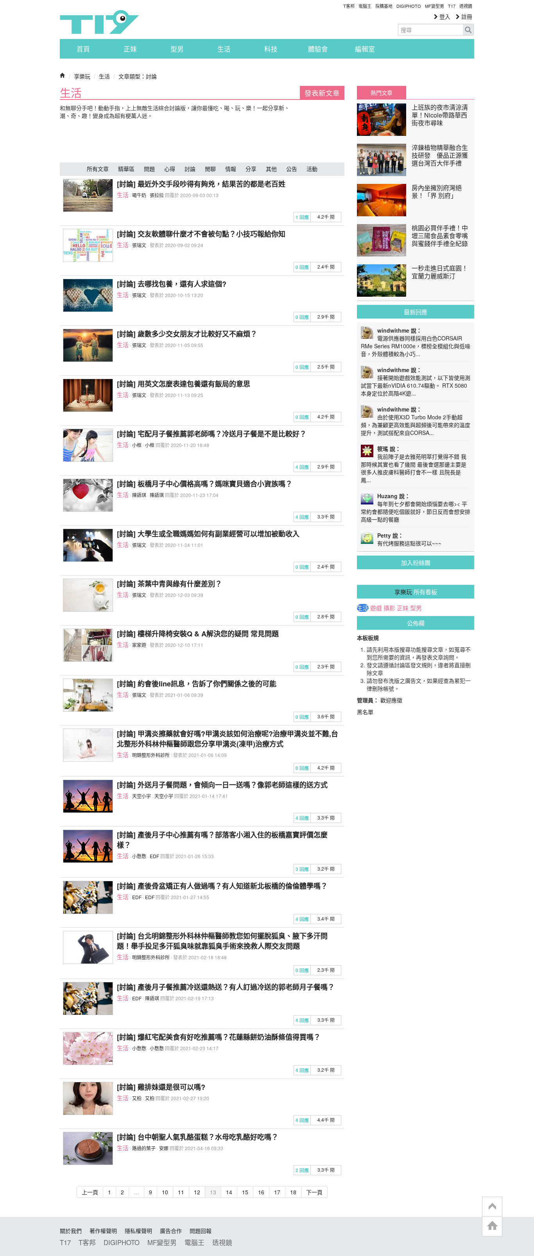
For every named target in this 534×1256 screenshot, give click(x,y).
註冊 (466, 16)
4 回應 (302, 467)
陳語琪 (139, 495)
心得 (169, 169)
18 (293, 1192)
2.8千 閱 (326, 616)
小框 (137, 445)
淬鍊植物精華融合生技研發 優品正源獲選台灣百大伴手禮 (440, 155)
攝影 (389, 608)
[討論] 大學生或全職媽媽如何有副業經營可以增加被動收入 (208, 534)
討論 (190, 169)
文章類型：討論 (137, 76)
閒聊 (210, 169)
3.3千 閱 (326, 516)
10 (165, 1192)
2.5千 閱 (326, 366)
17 (277, 1192)
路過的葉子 (144, 1148)
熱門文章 (381, 92)
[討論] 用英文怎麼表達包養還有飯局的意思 (183, 384)
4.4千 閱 (326, 1119)
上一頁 (90, 1192)
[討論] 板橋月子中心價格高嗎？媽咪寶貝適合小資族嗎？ (204, 484)
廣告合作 (171, 1231)
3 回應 (302, 869)
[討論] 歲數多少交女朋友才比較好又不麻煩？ (187, 334)
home (492, 1226)
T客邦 (349, 6)
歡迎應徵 (391, 700)
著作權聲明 (103, 1231)
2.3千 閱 (326, 666)
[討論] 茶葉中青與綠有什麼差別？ (169, 584)
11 (181, 1192)
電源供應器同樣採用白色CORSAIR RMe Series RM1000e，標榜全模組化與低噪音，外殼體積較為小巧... (415, 346)
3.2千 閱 (326, 868)
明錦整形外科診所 (151, 755)
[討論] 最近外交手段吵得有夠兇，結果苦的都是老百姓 (201, 184)
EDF (154, 856)
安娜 (163, 1148)
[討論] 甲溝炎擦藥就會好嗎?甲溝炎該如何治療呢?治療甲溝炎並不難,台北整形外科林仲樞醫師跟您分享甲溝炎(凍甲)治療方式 (227, 739)
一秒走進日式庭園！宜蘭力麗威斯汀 (440, 272)
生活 (224, 48)
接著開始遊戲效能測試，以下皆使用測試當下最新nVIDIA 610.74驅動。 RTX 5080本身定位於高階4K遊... (415, 385)
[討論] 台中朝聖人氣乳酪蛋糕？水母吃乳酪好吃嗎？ (197, 1137)
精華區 (126, 169)
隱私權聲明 (138, 1231)
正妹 (130, 48)
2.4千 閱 (326, 266)
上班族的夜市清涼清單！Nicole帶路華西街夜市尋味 (440, 115)
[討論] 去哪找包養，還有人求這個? (171, 284)
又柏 (137, 1098)
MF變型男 (434, 6)
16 (261, 1192)
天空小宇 (141, 796)
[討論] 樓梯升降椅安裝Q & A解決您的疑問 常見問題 (198, 634)
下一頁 (314, 1192)
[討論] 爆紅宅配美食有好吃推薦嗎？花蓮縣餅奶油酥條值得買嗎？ (219, 1037)
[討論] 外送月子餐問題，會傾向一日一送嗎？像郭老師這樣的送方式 (222, 785)
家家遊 (139, 644)
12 (197, 1192)
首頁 (83, 48)
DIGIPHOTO (408, 6)
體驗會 (318, 48)
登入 (444, 16)
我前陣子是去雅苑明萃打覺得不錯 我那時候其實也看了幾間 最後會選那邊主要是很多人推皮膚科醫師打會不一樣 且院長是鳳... (413, 468)
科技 (271, 48)
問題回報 (200, 1231)
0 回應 (302, 267)
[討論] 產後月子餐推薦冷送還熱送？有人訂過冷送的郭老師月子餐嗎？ (226, 987)
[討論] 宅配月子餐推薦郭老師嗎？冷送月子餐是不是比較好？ (211, 434)
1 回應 (302, 217)
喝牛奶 (139, 195)
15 (245, 1192)
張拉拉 (157, 195)
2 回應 (302, 1170)
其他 (271, 169)
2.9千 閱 (326, 316)
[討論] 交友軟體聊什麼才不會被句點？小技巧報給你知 (201, 234)
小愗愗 (139, 856)
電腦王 (364, 6)
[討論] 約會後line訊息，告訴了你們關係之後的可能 (196, 684)
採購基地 (383, 6)
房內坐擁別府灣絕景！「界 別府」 (437, 191)
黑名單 (365, 712)
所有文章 (98, 169)
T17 (99, 22)
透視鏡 (465, 6)
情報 (230, 169)
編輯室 (365, 48)
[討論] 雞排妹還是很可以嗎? (161, 1087)
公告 (291, 169)
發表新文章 (322, 93)
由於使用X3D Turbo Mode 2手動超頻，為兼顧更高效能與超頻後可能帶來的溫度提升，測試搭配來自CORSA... (415, 424)
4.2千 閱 (326, 216)
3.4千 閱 (326, 918)
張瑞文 (139, 245)
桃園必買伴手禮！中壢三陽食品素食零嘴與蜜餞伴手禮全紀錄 (440, 235)
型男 (177, 48)
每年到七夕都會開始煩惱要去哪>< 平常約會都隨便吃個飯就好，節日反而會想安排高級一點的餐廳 (415, 511)
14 (229, 1192)
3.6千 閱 (326, 716)
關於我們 (71, 1231)
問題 (149, 169)
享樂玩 (82, 76)
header (492, 1207)
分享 (250, 169)
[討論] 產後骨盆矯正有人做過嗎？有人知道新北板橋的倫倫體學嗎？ (222, 886)
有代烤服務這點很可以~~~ (409, 543)
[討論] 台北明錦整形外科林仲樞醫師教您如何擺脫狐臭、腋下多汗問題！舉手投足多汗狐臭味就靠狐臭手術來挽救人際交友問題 (222, 941)
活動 (311, 169)
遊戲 (376, 608)
